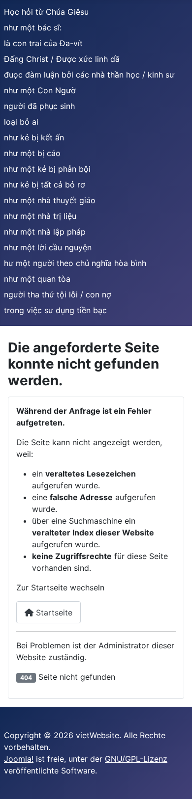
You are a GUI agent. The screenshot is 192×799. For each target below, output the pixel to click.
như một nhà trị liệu (40, 216)
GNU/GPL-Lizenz (136, 759)
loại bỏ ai (21, 122)
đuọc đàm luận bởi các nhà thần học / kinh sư (89, 75)
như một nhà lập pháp (45, 232)
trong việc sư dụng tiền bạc (55, 310)
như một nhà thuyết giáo (50, 200)
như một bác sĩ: (33, 27)
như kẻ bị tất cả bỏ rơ (44, 184)
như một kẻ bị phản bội (47, 169)
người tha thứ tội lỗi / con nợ (57, 294)
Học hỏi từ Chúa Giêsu (46, 12)
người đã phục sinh (39, 106)
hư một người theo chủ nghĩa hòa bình (75, 263)
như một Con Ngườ (40, 90)
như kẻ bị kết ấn (34, 137)
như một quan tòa (37, 279)
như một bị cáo (32, 153)
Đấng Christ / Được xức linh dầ (62, 59)
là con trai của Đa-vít (43, 43)
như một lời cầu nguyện (48, 247)
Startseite (52, 612)
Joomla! (18, 759)
